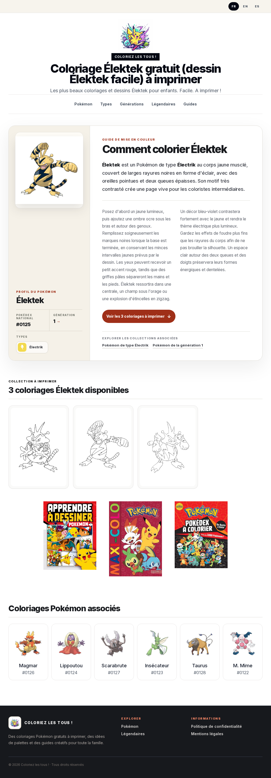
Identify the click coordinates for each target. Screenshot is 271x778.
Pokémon (83, 104)
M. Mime (242, 665)
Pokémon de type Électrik (125, 345)
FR (234, 6)
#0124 (71, 672)
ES (257, 6)
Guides (190, 104)
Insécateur (157, 665)
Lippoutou (71, 665)
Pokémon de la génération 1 (178, 345)
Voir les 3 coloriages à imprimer (135, 316)
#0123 (157, 672)
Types (106, 104)
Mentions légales (207, 733)
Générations (132, 104)
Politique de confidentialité (216, 726)
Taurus (199, 665)
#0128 (200, 672)
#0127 (114, 672)
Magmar (28, 665)
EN (245, 6)
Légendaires (163, 104)
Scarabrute (114, 665)
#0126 (28, 672)
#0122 (243, 672)
